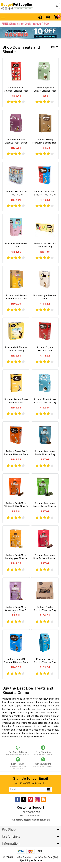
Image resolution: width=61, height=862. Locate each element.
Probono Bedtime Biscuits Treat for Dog (16, 141)
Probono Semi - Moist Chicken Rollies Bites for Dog (16, 505)
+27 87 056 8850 (30, 812)
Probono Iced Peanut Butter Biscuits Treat (16, 297)
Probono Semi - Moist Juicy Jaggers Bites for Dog (16, 557)
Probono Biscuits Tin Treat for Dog (16, 193)
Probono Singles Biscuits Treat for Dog (44, 609)
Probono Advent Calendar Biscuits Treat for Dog (16, 89)
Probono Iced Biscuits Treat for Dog (45, 245)
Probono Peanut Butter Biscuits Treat (16, 401)
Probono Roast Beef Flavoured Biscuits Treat (16, 453)
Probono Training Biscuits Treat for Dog (44, 661)
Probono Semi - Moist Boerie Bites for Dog (44, 453)
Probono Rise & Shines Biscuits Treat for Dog (44, 401)
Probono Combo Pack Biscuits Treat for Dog (44, 193)
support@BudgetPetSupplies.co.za (30, 819)
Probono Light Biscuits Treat (44, 297)
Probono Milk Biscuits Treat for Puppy (16, 349)
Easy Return (18, 766)
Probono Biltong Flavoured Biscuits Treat (44, 141)
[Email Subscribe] (49, 789)
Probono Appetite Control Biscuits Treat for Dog (45, 89)
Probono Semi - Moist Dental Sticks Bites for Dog (44, 505)
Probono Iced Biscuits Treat (16, 245)
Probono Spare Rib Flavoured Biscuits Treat (16, 661)
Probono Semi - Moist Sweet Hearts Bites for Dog (16, 609)
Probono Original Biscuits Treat (44, 349)
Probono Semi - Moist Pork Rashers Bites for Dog (44, 557)
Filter (52, 47)
